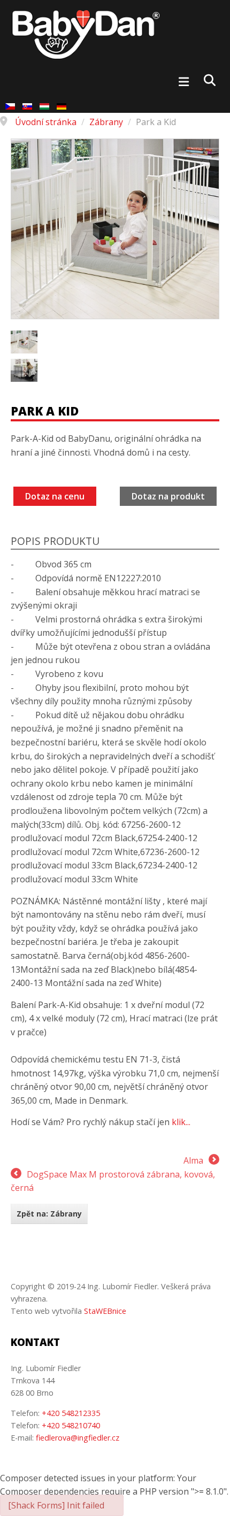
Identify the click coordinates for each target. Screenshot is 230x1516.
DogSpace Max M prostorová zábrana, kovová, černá (113, 1181)
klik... (181, 1122)
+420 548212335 (71, 1413)
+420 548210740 (71, 1425)
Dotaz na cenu (55, 496)
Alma (193, 1160)
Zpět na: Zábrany (49, 1214)
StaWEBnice (105, 1311)
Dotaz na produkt (168, 496)
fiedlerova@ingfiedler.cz (77, 1438)
